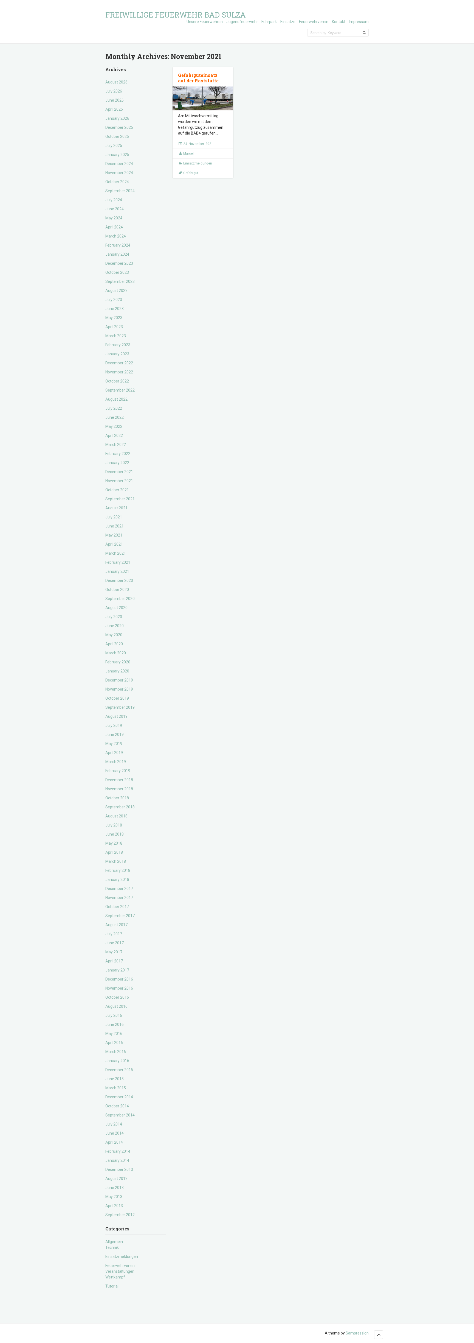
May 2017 (113, 952)
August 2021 (116, 508)
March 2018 (115, 861)
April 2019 (114, 752)
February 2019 (117, 771)
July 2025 (113, 145)
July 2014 (113, 1124)
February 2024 (117, 245)
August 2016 (116, 1006)
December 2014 (119, 1097)
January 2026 (117, 118)
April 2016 (114, 1042)
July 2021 (113, 517)
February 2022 (117, 453)
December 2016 (119, 979)
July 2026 (113, 91)
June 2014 (114, 1133)
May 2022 (113, 426)
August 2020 (116, 607)
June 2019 (114, 734)
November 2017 (119, 897)
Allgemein (114, 1241)
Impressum (359, 21)
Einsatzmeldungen (121, 1256)
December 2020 (119, 580)
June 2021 (114, 526)
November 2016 (119, 988)
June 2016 (114, 1024)
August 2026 (116, 82)
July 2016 (113, 1015)
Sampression (357, 1333)
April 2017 (114, 961)
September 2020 (120, 598)
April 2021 (114, 544)
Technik (112, 1247)
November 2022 (119, 372)
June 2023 (114, 308)
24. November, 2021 (198, 144)
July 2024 (113, 200)
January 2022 (117, 462)
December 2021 (119, 472)
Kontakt (338, 21)
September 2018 (120, 807)
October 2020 (117, 589)
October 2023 (117, 272)
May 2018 (113, 843)
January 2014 (117, 1160)
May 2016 (113, 1033)
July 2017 (113, 934)
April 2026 (114, 109)
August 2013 (116, 1178)
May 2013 (113, 1196)
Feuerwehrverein (313, 21)
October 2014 (117, 1106)
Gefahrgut (190, 173)
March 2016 (115, 1051)
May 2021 (113, 535)
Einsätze (287, 21)
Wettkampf (115, 1277)
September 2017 (120, 916)
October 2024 (117, 182)
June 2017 (114, 943)
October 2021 (117, 490)
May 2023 (113, 317)
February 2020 (117, 662)
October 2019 (117, 698)
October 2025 (117, 136)
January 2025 (117, 154)
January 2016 (117, 1061)
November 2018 (119, 789)
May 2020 (113, 635)
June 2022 (114, 417)
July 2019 (113, 725)
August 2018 (116, 816)
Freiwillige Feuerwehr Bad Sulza (175, 14)
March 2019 (115, 762)
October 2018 (117, 798)
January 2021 (117, 571)
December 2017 (119, 888)
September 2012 (120, 1215)
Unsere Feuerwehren (205, 21)
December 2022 (119, 363)
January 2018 (117, 879)
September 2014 (120, 1115)
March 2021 (115, 553)
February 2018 (117, 870)
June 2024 (114, 209)
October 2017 (117, 906)
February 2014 (117, 1151)
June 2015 (114, 1079)
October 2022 (117, 381)
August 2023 (116, 290)
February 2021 (117, 562)
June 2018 (114, 834)
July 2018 (113, 825)
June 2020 (114, 626)
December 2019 (119, 680)
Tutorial (112, 1286)
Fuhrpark (269, 21)
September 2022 (120, 390)
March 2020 (115, 653)
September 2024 (120, 191)
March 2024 (115, 236)
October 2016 (117, 997)
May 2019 (113, 743)
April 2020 (114, 644)
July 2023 (113, 299)
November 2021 (119, 481)
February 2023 (117, 345)
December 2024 (119, 163)
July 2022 (113, 408)
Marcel (188, 153)
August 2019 (116, 716)
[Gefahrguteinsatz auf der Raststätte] (203, 98)
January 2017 (117, 970)
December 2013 (119, 1169)
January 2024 (117, 254)
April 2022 (114, 435)
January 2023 (117, 354)
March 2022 (115, 444)
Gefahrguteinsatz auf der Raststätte (198, 78)
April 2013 (114, 1206)
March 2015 (115, 1088)
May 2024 (113, 218)
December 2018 (119, 780)
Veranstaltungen (119, 1271)
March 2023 (115, 336)
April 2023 (114, 327)
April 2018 (114, 852)
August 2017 (116, 925)
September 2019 (120, 707)
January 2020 (117, 671)
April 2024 (114, 227)
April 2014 (114, 1142)
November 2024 (119, 173)
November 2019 (119, 689)
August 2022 (116, 399)
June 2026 (114, 100)
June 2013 (114, 1187)
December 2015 (119, 1070)
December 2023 (119, 263)
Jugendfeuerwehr (242, 21)
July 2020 (113, 617)
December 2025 (119, 127)
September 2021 (120, 499)
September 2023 (120, 281)
